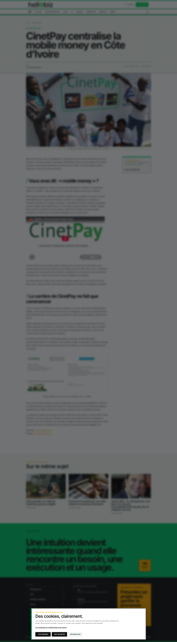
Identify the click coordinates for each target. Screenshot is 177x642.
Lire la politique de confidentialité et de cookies (51, 627)
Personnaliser (75, 634)
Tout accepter (59, 634)
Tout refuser (43, 634)
